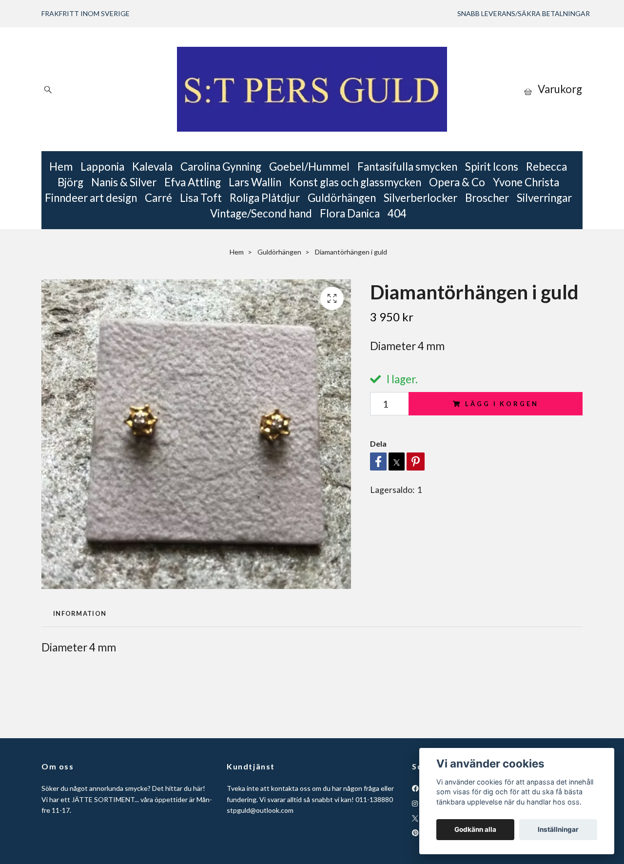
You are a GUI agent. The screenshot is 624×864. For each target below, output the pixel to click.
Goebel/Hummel (309, 166)
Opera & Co (457, 182)
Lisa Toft (201, 197)
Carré (158, 197)
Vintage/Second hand (261, 213)
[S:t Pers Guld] (312, 89)
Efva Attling (192, 182)
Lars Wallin (255, 182)
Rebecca (546, 166)
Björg (70, 182)
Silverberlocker (420, 197)
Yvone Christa (526, 182)
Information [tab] (79, 613)
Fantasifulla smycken (407, 166)
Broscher (487, 197)
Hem (61, 166)
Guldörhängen (342, 197)
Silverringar (544, 197)
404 (397, 213)
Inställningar (558, 829)
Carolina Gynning (220, 166)
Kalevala (152, 166)
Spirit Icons (491, 166)
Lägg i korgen (501, 404)
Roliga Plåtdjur (265, 197)
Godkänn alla (475, 829)
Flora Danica (350, 213)
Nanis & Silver (123, 182)
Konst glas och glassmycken (355, 182)
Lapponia (102, 166)
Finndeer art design (91, 197)
